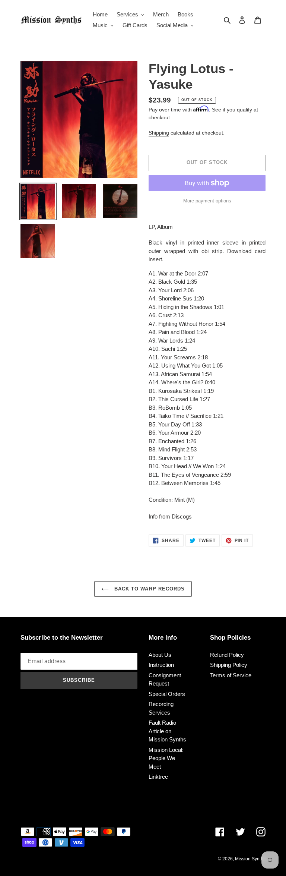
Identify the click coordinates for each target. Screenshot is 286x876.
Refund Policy (227, 655)
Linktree (158, 776)
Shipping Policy (228, 665)
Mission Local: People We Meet (166, 758)
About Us (160, 655)
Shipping (159, 133)
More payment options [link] (207, 201)
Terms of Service (230, 675)
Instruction (161, 665)
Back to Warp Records (148, 589)
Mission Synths (250, 858)
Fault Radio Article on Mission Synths (167, 731)
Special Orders (167, 694)
